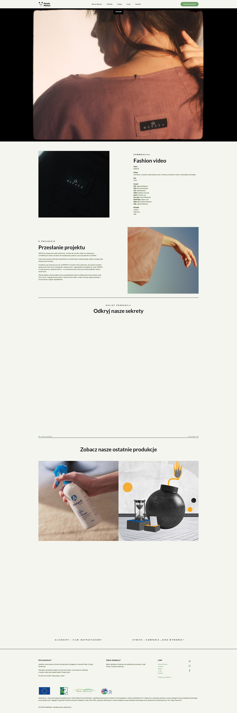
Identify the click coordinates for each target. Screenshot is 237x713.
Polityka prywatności (164, 677)
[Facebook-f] (189, 670)
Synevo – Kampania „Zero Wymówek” (158, 640)
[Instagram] (189, 666)
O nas (129, 4)
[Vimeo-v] (189, 661)
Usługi (119, 4)
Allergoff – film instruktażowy (78, 640)
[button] (41, 365)
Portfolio (109, 4)
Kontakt (138, 4)
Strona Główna (97, 4)
